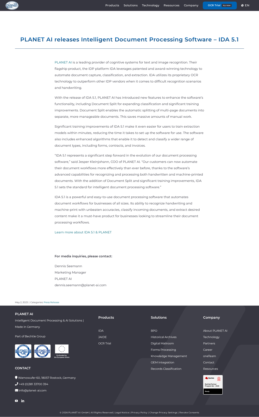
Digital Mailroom (162, 343)
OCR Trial (104, 343)
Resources (210, 368)
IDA (100, 330)
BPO (154, 330)
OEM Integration (162, 362)
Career (207, 349)
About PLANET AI (215, 330)
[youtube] (16, 400)
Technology (211, 337)
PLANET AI (63, 62)
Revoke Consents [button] (189, 412)
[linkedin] (22, 400)
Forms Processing (163, 349)
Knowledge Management (169, 356)
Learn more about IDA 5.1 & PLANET (83, 232)
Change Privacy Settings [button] (163, 412)
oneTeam (209, 356)
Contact (208, 362)
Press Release (51, 302)
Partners (209, 343)
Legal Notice (122, 412)
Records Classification (166, 368)
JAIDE (102, 337)
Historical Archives (164, 337)
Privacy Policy (139, 412)
